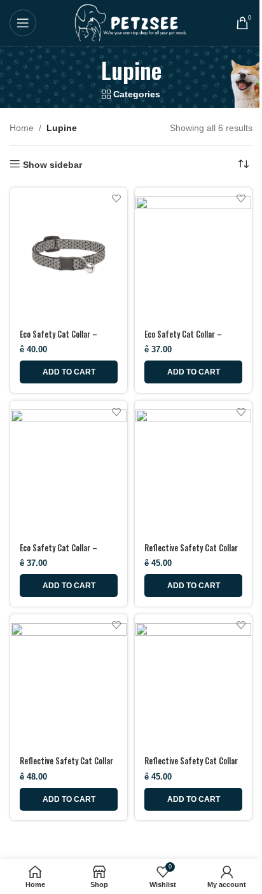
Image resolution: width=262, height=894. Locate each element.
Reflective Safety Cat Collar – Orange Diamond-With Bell (66, 766)
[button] (69, 372)
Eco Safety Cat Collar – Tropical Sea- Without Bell (63, 553)
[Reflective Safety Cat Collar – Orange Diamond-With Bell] (68, 681)
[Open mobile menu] (23, 23)
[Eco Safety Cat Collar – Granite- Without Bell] (193, 254)
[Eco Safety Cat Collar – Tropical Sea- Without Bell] (68, 467)
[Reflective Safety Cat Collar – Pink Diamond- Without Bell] (193, 681)
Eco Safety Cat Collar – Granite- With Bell (58, 340)
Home (22, 128)
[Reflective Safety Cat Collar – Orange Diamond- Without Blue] (193, 467)
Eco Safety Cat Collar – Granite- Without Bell (183, 340)
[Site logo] (131, 22)
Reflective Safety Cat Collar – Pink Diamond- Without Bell (192, 766)
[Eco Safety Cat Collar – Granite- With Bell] (68, 254)
